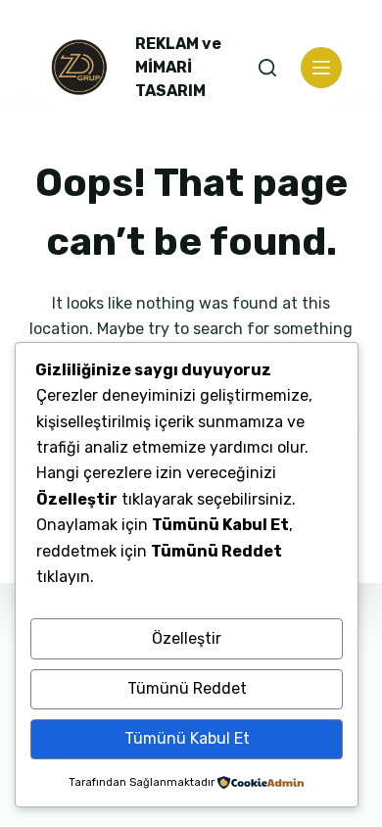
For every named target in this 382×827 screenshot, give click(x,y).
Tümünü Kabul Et (187, 738)
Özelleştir (186, 638)
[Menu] (321, 67)
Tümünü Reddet (187, 688)
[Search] (267, 67)
